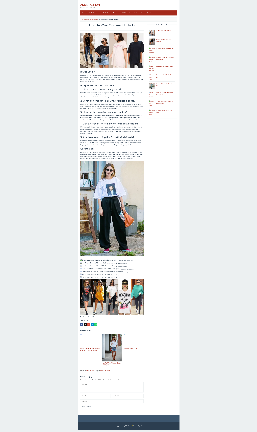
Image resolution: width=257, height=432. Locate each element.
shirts (108, 371)
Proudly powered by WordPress (123, 426)
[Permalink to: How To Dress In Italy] (134, 340)
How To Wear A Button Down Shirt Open (111, 364)
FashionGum (90, 371)
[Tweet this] (85, 324)
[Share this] (81, 324)
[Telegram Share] (92, 324)
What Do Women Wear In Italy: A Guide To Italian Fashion (90, 349)
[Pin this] (88, 324)
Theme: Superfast (138, 426)
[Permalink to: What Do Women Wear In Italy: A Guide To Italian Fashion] (90, 340)
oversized (103, 371)
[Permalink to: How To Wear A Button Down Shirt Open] (112, 348)
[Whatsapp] (95, 324)
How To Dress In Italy (130, 348)
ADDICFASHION (90, 5)
